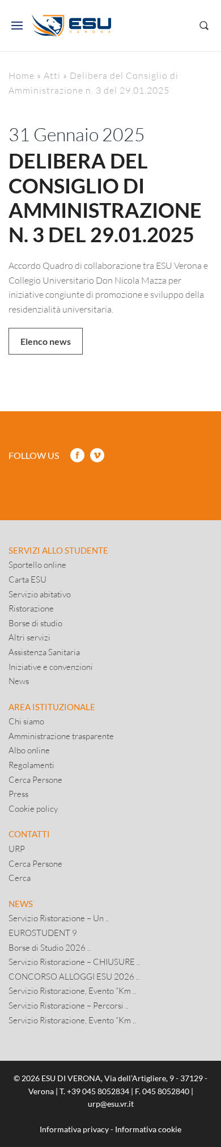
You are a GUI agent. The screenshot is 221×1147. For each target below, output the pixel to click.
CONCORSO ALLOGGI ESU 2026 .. (73, 976)
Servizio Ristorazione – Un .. (58, 918)
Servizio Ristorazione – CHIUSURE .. (74, 961)
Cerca (19, 877)
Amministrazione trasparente (61, 736)
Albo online (29, 750)
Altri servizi (29, 637)
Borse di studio (35, 623)
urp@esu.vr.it (111, 1103)
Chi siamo (26, 721)
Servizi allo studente (58, 550)
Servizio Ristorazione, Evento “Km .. (72, 990)
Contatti (29, 834)
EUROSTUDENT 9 (42, 932)
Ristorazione (31, 608)
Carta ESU (27, 579)
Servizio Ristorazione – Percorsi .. (68, 1005)
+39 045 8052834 (98, 1091)
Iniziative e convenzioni (50, 666)
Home (21, 75)
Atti (52, 75)
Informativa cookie (148, 1129)
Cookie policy (33, 808)
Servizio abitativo (39, 594)
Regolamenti (31, 765)
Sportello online (37, 564)
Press (18, 793)
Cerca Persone (35, 779)
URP (16, 849)
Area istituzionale (51, 707)
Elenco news (45, 341)
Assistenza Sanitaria (44, 652)
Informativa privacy (74, 1129)
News (18, 681)
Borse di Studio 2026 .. (49, 947)
